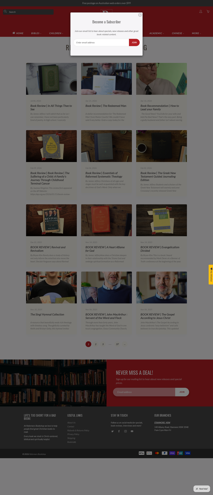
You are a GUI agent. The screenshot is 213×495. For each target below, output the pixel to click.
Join (134, 42)
